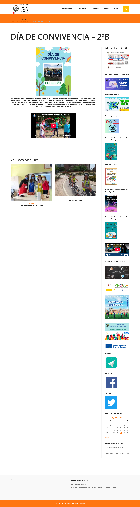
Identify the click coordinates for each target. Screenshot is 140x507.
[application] (117, 249)
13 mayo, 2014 (75, 198)
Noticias (13, 19)
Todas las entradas (22, 21)
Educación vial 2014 (75, 200)
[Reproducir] (107, 255)
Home (12, 21)
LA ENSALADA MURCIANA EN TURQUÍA (31, 206)
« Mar (107, 437)
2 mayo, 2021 (23, 19)
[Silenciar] (125, 255)
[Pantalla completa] (127, 255)
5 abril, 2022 (31, 203)
